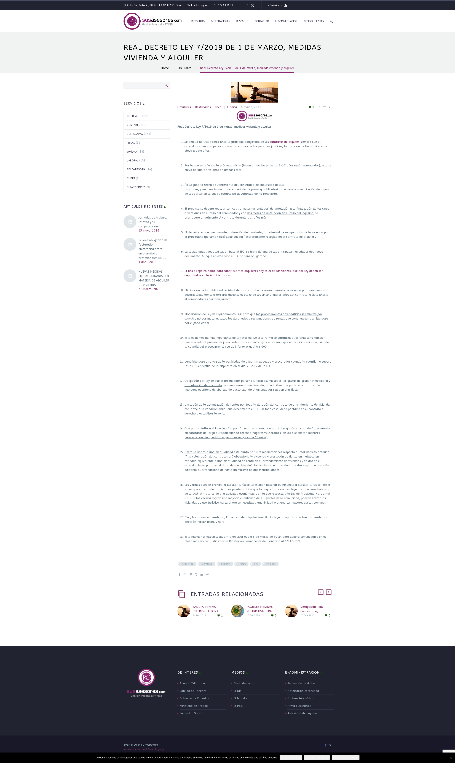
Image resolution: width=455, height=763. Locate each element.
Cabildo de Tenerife (193, 691)
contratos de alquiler (284, 141)
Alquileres (187, 563)
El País (238, 706)
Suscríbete (276, 5)
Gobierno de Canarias (194, 698)
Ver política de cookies (345, 757)
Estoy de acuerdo (291, 757)
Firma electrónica (299, 706)
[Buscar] (331, 21)
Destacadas (203, 107)
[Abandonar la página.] (450, 758)
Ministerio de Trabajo (194, 706)
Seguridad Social (191, 713)
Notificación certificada (303, 691)
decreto (225, 563)
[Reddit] (207, 574)
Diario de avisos (244, 683)
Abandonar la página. (316, 757)
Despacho (242, 21)
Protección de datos (301, 683)
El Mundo (240, 698)
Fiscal (219, 107)
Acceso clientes (314, 21)
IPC (256, 563)
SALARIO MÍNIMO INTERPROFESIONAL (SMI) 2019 (206, 611)
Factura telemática (300, 698)
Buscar (166, 85)
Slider (131, 178)
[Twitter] (252, 5)
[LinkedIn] (201, 574)
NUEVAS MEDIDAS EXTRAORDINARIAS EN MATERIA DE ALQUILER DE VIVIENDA (153, 278)
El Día (238, 691)
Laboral (132, 160)
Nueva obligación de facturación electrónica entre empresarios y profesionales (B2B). (152, 249)
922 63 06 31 (225, 5)
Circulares (184, 107)
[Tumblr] (196, 574)
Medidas (271, 563)
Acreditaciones (220, 21)
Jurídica (232, 107)
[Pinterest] (190, 574)
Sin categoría (136, 169)
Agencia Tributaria (192, 683)
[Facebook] (247, 5)
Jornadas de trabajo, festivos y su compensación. (152, 222)
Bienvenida (198, 21)
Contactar (262, 21)
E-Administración (286, 21)
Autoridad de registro (302, 713)
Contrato (207, 563)
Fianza (242, 563)
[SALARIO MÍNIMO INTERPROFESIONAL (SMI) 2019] (185, 611)
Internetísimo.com (135, 749)
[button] (320, 592)
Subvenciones (136, 187)
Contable (133, 125)
